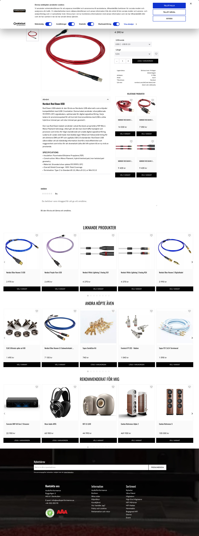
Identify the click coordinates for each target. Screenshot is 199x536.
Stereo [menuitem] (129, 515)
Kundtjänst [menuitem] (96, 502)
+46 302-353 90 (51, 503)
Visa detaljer (129, 24)
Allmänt (46, 99)
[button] (155, 53)
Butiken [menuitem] (94, 493)
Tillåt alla (169, 6)
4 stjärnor (49, 194)
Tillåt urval (169, 12)
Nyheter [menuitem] (129, 490)
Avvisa (169, 19)
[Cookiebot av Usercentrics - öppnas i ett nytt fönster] (19, 24)
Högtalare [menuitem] (130, 496)
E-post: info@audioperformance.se (59, 500)
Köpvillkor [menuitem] (95, 499)
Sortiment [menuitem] (131, 486)
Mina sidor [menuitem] (95, 496)
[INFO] (125, 133)
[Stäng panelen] (191, 3)
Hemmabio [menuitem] (130, 508)
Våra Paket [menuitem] (130, 493)
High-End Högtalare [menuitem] (134, 499)
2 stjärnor (45, 194)
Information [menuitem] (97, 486)
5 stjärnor (51, 194)
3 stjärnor (47, 194)
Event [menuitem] (128, 518)
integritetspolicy (68, 472)
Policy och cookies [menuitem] (99, 508)
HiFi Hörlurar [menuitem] (131, 502)
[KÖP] (145, 61)
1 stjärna (43, 194)
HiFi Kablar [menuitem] (130, 505)
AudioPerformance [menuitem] (99, 490)
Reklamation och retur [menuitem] (100, 512)
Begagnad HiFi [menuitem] (132, 512)
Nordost (153, 80)
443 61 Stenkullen (52, 496)
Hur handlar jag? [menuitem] (98, 505)
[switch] (71, 24)
